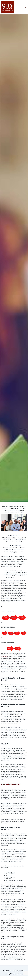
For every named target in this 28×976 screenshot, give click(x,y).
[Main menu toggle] (25, 7)
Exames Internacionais (10, 784)
